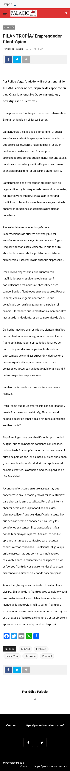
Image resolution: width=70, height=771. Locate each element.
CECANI (25, 648)
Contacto (12, 725)
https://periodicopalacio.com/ (44, 725)
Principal (47, 655)
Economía (9, 27)
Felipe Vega (12, 655)
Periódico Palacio (13, 48)
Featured (41, 648)
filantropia (30, 655)
